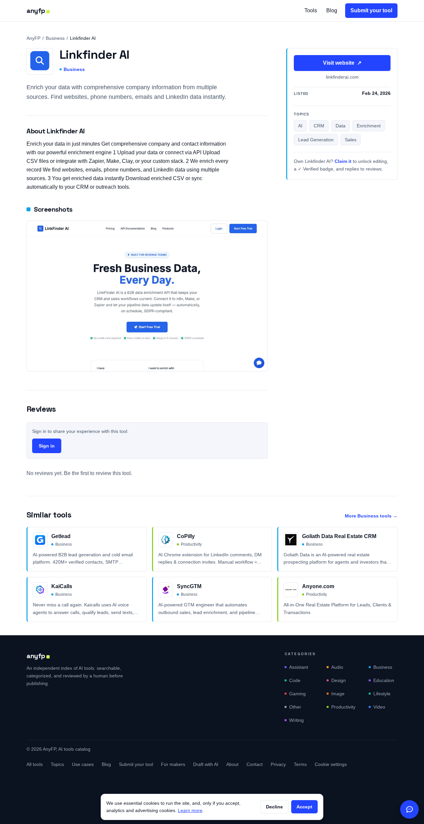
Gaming (297, 693)
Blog (331, 10)
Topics (57, 764)
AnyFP (33, 38)
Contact (254, 764)
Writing (296, 720)
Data (340, 126)
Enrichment (369, 126)
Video (379, 707)
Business (55, 38)
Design (338, 680)
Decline (274, 806)
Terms (300, 764)
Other (295, 707)
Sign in (47, 445)
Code (294, 680)
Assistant (298, 667)
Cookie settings (331, 764)
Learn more (190, 810)
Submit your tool (371, 10)
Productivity (343, 707)
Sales (350, 140)
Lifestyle (382, 693)
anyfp (35, 10)
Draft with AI (205, 764)
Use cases (83, 764)
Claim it (343, 161)
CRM (319, 126)
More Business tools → (371, 515)
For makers (173, 764)
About (232, 764)
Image (337, 693)
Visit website (342, 63)
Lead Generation (316, 140)
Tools (310, 10)
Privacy (278, 764)
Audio (337, 667)
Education (383, 680)
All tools (34, 764)
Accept (304, 806)
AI (300, 126)
